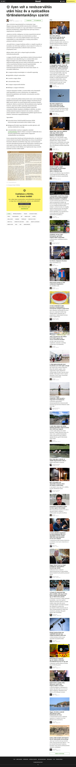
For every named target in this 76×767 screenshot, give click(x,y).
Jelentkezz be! (72, 1)
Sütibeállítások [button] (59, 759)
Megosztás (29, 20)
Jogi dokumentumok (42, 759)
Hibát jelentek (19, 759)
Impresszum (25, 759)
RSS (54, 759)
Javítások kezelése (33, 759)
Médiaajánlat (49, 759)
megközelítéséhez (12, 131)
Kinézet (63, 1)
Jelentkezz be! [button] (24, 208)
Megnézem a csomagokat (24, 203)
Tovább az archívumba (59, 753)
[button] (9, 214)
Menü (4, 1)
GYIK (14, 759)
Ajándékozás (38, 20)
